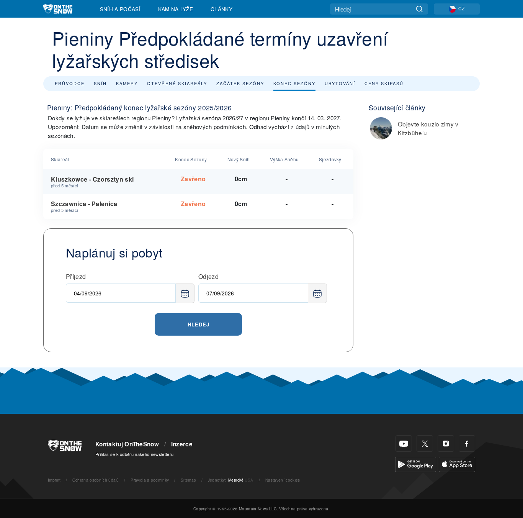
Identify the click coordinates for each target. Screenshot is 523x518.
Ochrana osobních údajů (95, 480)
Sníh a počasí (120, 9)
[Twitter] (425, 443)
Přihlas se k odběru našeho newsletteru (134, 454)
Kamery (127, 83)
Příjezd (76, 276)
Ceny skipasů (384, 83)
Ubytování (340, 83)
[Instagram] (446, 443)
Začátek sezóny (240, 83)
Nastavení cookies (282, 480)
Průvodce (70, 83)
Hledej (198, 324)
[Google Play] (415, 463)
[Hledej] (419, 9)
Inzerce (182, 444)
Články (221, 9)
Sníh (100, 83)
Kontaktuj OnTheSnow (127, 444)
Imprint (54, 480)
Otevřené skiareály (177, 83)
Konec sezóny (294, 83)
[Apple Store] (457, 463)
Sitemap (188, 480)
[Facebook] (467, 443)
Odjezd (208, 276)
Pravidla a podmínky (150, 480)
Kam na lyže (175, 9)
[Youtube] (404, 443)
